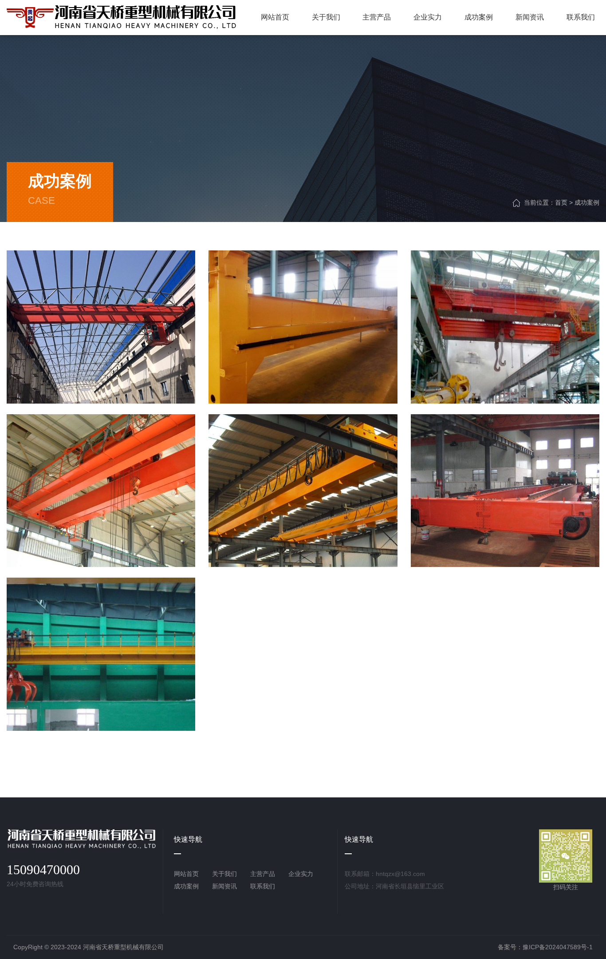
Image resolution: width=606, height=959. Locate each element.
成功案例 (587, 202)
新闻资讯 (224, 886)
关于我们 (224, 873)
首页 (561, 202)
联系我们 (262, 886)
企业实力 (300, 873)
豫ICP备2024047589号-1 (558, 947)
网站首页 (186, 873)
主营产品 (262, 873)
